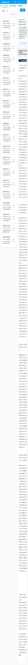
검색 (23, 10)
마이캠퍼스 (20, 6)
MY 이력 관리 (12, 6)
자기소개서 (5, 6)
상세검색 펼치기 (13, 14)
